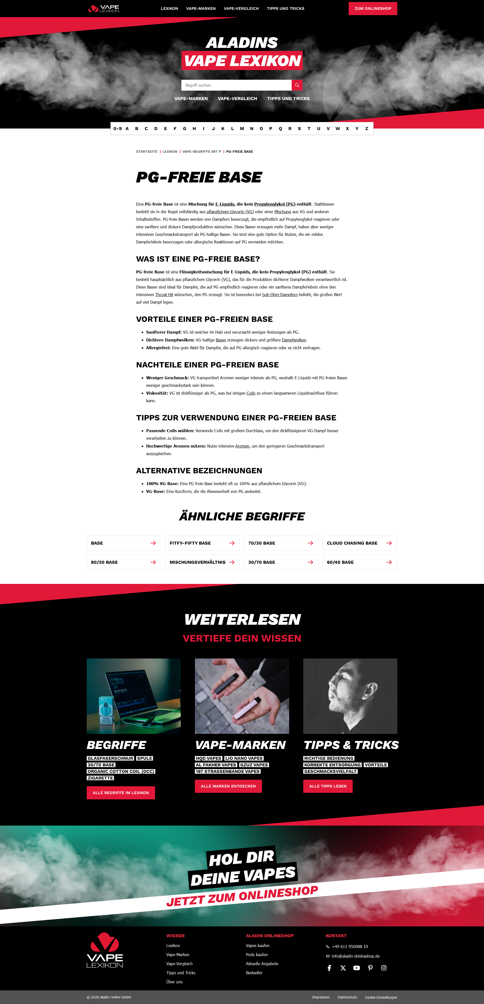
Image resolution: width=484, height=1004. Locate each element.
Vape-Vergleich (241, 8)
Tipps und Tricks (285, 8)
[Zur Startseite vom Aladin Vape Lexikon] (103, 9)
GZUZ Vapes (254, 765)
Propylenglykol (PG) (274, 203)
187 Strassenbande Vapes (228, 771)
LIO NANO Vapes (244, 758)
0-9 (117, 128)
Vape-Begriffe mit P (202, 151)
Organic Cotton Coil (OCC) (121, 771)
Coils (251, 393)
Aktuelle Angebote (262, 963)
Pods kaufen (257, 954)
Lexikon (169, 8)
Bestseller (254, 972)
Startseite (147, 151)
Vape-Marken (201, 8)
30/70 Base (101, 765)
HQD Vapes (208, 758)
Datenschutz (347, 997)
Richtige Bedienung (328, 758)
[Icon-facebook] (329, 968)
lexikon (170, 151)
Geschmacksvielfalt (330, 771)
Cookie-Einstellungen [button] (381, 997)
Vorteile (376, 765)
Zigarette (100, 778)
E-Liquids (225, 203)
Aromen (242, 446)
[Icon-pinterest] (370, 968)
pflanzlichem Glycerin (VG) (230, 211)
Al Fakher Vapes (216, 765)
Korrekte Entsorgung (332, 765)
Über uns (174, 981)
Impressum (321, 997)
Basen (221, 339)
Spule (144, 758)
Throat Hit (164, 294)
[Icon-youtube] (356, 968)
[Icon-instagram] (384, 968)
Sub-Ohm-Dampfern (280, 294)
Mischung (283, 211)
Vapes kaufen (257, 945)
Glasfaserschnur (110, 758)
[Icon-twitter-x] (343, 968)
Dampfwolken (294, 339)
